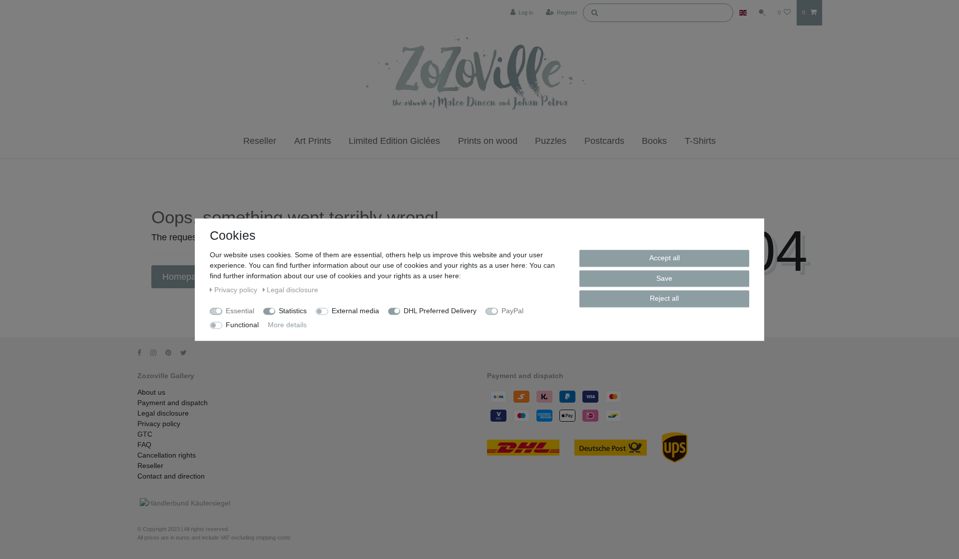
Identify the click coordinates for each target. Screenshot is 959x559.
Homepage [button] (185, 277)
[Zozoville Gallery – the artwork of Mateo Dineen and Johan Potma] (479, 74)
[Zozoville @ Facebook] (142, 353)
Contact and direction (171, 476)
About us (151, 392)
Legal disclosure (163, 413)
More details (287, 325)
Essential (240, 311)
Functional (242, 325)
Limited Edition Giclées (394, 141)
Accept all (664, 258)
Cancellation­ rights (166, 455)
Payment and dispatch (172, 403)
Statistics (293, 311)
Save (664, 278)
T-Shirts (700, 141)
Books (654, 141)
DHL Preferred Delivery (440, 311)
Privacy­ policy (158, 424)
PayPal (512, 311)
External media (355, 311)
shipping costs (273, 538)
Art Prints (312, 141)
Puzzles (550, 141)
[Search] (594, 12)
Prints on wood (487, 141)
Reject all (664, 298)
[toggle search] (762, 12)
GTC (144, 434)
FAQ (144, 445)
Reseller (259, 141)
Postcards (604, 141)
